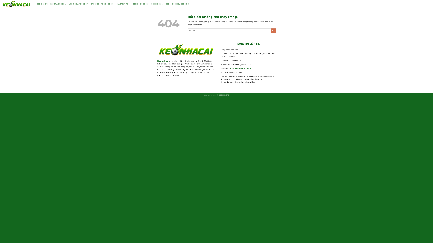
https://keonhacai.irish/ (240, 68)
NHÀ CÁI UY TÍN (122, 4)
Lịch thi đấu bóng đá (78, 4)
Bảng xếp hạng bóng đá (102, 4)
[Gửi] (273, 30)
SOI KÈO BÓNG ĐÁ (140, 4)
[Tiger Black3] (17, 4)
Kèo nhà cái (162, 61)
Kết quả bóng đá (58, 4)
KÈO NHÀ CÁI (42, 4)
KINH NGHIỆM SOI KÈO (160, 4)
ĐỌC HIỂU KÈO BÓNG (180, 4)
